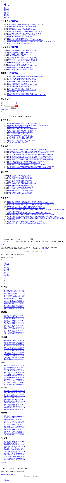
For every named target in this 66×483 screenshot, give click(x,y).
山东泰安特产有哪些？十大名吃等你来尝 (19, 138)
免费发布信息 (8, 17)
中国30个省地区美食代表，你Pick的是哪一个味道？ (22, 78)
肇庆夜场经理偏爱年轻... (14, 302)
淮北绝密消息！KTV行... (14, 401)
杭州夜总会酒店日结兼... (14, 454)
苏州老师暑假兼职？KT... (14, 428)
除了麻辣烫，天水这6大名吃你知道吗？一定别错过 (22, 140)
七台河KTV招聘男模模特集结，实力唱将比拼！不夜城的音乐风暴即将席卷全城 (30, 154)
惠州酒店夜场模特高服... (14, 444)
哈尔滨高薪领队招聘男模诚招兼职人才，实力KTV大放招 (24, 163)
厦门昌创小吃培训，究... (14, 350)
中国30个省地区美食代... (14, 342)
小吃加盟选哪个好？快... (14, 379)
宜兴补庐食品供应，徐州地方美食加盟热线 (20, 62)
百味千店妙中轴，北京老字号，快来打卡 (19, 88)
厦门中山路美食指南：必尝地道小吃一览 (19, 54)
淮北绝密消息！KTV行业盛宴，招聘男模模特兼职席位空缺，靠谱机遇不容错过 (30, 159)
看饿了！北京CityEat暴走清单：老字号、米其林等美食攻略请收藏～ (27, 95)
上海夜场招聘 (11, 226)
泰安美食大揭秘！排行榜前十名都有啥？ (19, 127)
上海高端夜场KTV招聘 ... (14, 290)
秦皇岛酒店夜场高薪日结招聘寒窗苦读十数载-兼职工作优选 (25, 201)
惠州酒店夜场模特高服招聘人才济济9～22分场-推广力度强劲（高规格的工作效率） (31, 204)
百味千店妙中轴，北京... (14, 352)
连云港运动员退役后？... (14, 424)
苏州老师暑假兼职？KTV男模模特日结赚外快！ (21, 187)
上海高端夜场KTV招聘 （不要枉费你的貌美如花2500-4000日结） (26, 31)
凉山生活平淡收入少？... (14, 300)
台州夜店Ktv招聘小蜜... (14, 448)
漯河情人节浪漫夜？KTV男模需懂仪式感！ (20, 38)
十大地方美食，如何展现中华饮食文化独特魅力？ (22, 81)
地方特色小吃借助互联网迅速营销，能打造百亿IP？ (22, 85)
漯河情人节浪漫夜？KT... (14, 303)
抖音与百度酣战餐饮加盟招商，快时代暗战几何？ (22, 80)
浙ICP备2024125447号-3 (7, 257)
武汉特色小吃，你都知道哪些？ (17, 91)
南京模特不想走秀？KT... (14, 434)
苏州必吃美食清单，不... (14, 357)
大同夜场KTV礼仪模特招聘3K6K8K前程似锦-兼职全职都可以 (25, 206)
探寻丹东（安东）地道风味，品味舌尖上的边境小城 (22, 60)
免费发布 (14, 21)
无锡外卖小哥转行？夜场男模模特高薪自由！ (20, 192)
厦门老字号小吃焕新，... (14, 322)
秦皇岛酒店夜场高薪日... (14, 441)
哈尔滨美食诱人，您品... (14, 354)
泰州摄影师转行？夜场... (14, 416)
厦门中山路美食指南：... (14, 318)
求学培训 (6, 9)
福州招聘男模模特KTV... (14, 399)
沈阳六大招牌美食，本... (14, 330)
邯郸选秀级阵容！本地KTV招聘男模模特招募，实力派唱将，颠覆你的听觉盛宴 (30, 156)
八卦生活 (6, 5)
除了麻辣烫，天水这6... (14, 382)
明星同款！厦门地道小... (14, 315)
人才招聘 (6, 15)
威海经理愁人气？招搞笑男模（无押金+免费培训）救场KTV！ (25, 40)
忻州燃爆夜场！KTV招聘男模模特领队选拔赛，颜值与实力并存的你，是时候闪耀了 (31, 166)
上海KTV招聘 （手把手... (14, 293)
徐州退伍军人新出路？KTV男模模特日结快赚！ (21, 190)
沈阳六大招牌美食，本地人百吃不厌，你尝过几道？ (22, 65)
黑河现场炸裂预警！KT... (14, 394)
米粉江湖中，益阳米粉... (14, 328)
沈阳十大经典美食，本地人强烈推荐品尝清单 (20, 69)
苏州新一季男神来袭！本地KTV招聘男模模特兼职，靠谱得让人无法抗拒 (28, 161)
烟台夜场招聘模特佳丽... (14, 453)
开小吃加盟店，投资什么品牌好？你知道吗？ (20, 132)
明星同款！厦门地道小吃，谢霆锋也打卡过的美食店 (22, 50)
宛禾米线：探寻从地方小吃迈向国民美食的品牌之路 (22, 128)
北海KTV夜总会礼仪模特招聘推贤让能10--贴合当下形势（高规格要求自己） (29, 213)
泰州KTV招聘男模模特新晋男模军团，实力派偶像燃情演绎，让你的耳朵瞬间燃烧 (31, 151)
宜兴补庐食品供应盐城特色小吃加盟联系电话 (20, 67)
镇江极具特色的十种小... (14, 320)
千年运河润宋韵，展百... (14, 384)
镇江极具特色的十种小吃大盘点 (17, 55)
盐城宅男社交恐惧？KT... (14, 421)
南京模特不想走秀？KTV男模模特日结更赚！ (21, 193)
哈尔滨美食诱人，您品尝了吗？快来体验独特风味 (22, 90)
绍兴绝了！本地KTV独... (14, 391)
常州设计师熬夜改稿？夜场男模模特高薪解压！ (21, 188)
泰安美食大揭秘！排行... (14, 369)
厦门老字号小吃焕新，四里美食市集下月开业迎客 (22, 57)
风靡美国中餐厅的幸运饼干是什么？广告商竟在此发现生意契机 (26, 76)
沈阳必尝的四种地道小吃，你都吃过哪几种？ (20, 135)
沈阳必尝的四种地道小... (14, 377)
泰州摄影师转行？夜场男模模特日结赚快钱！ (20, 175)
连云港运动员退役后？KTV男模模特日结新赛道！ (22, 183)
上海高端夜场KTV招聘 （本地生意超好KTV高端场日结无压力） (26, 24)
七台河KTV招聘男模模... (14, 396)
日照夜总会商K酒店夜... (14, 456)
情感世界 (6, 10)
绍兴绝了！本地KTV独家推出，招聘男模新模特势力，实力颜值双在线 (28, 149)
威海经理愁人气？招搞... (14, 305)
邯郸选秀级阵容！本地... (14, 397)
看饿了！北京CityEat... (13, 359)
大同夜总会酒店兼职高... (14, 458)
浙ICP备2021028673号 (7, 474)
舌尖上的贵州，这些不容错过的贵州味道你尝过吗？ (22, 130)
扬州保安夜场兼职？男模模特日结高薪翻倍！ (20, 178)
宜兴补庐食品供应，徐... (14, 327)
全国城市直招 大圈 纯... (14, 298)
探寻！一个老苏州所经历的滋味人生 (18, 83)
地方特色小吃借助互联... (14, 349)
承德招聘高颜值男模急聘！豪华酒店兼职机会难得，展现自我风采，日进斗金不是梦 (31, 41)
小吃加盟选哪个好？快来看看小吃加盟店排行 (20, 137)
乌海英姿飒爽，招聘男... (14, 406)
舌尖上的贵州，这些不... (14, 372)
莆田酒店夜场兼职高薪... (14, 443)
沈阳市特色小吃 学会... (14, 367)
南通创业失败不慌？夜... (14, 426)
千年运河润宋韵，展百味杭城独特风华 (19, 142)
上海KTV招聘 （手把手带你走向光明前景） (20, 28)
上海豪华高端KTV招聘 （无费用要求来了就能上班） (23, 30)
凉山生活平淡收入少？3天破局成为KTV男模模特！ (22, 35)
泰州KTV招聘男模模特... (14, 392)
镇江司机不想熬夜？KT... (14, 417)
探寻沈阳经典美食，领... (14, 317)
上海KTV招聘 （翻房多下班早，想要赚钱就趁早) (22, 26)
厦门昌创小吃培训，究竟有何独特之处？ (19, 86)
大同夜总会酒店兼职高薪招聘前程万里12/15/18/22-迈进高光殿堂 (26, 221)
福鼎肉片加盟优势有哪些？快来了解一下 (19, 133)
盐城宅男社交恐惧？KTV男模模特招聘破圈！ (21, 180)
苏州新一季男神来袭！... (14, 402)
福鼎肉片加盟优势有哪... (14, 375)
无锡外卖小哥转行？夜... (14, 433)
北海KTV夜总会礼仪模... (14, 451)
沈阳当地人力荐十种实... (14, 323)
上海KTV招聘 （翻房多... (14, 291)
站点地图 (45, 249)
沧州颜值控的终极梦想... (14, 409)
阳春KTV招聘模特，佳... (14, 459)
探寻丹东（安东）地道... (14, 325)
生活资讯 (6, 7)
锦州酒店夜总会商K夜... (14, 449)
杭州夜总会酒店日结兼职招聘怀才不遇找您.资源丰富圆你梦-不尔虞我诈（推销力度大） (32, 216)
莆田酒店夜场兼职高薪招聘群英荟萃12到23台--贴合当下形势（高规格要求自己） (31, 203)
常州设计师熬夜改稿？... (14, 429)
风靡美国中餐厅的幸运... (14, 340)
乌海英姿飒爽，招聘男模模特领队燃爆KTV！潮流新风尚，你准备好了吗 (28, 164)
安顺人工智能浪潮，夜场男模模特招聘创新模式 (21, 43)
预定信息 (6, 12)
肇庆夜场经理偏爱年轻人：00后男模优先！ (20, 36)
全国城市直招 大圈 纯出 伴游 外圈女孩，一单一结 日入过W (24, 33)
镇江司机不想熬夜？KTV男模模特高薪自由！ (21, 177)
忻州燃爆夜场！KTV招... (14, 407)
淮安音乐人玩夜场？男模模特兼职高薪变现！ (20, 182)
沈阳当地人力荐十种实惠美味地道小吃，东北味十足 (22, 59)
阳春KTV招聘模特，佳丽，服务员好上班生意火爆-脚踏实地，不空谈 (27, 223)
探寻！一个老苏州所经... (14, 347)
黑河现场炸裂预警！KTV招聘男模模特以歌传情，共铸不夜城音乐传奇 (28, 153)
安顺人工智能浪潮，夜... (14, 308)
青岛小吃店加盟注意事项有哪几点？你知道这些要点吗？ (24, 123)
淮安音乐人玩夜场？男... (14, 422)
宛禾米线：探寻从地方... (14, 370)
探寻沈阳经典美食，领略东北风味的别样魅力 (20, 52)
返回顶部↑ (3, 244)
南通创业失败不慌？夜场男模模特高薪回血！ (20, 185)
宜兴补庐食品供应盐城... (14, 332)
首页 (5, 4)
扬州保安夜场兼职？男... (14, 419)
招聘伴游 (17, 226)
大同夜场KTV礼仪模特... (14, 446)
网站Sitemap (27, 226)
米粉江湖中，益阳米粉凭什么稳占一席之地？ (20, 64)
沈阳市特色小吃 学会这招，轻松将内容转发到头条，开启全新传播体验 (28, 125)
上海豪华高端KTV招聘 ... (14, 295)
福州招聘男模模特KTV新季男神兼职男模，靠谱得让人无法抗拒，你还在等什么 (30, 158)
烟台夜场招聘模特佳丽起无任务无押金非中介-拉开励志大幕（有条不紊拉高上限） (31, 214)
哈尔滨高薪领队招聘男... (14, 404)
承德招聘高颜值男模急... (14, 307)
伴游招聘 (22, 226)
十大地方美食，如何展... (14, 345)
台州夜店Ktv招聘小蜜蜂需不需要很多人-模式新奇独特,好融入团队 (26, 208)
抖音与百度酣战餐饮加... (14, 344)
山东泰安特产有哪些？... (14, 380)
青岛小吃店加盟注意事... (14, 365)
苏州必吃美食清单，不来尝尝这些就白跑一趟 (20, 93)
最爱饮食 (6, 14)
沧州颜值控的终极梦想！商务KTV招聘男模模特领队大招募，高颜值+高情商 (29, 168)
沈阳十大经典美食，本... (14, 333)
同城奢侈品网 (4, 226)
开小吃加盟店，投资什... (14, 374)
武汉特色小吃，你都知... (14, 355)
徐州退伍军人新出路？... (14, 431)
